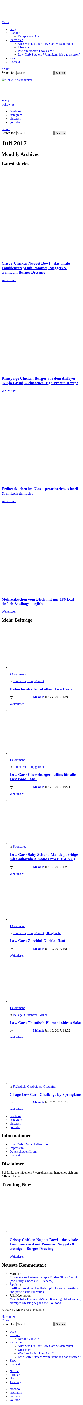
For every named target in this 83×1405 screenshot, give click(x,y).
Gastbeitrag (34, 1086)
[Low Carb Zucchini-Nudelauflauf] (45, 900)
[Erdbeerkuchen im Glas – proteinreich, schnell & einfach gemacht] (41, 439)
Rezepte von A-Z (29, 36)
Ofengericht (53, 933)
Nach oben (9, 1316)
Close (5, 1320)
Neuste (14, 1371)
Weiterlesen (9, 280)
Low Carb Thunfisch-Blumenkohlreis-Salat (45, 1023)
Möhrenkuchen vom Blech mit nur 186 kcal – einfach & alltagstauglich (39, 601)
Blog (13, 29)
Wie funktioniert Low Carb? (36, 51)
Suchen (60, 72)
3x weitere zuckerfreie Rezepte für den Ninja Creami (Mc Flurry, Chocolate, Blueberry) (43, 1279)
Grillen (43, 1015)
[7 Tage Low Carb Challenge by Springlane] (45, 1064)
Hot (12, 1378)
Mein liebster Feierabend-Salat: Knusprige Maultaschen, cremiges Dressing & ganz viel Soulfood (45, 1301)
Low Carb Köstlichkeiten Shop (29, 1144)
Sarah (13, 1284)
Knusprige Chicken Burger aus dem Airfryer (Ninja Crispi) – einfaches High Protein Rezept (40, 380)
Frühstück (19, 1086)
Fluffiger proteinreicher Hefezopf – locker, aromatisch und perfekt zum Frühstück (44, 1290)
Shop (13, 58)
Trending (15, 1382)
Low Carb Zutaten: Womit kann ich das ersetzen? (49, 54)
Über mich (24, 47)
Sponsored (19, 846)
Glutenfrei (19, 681)
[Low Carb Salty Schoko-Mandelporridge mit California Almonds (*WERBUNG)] (45, 824)
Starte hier (16, 40)
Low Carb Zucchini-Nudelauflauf (37, 941)
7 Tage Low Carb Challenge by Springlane (45, 1094)
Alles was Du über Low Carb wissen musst (45, 43)
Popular (15, 1374)
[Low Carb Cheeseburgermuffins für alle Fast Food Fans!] (45, 734)
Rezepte (15, 32)
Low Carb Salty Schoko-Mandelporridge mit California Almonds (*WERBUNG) (44, 856)
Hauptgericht (35, 681)
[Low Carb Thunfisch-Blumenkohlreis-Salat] (45, 982)
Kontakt (15, 62)
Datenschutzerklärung (23, 1151)
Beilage (18, 1015)
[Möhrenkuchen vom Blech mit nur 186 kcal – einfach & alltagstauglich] (41, 549)
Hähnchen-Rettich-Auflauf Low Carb (41, 689)
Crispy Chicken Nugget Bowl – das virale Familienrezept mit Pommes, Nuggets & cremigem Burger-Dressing (36, 267)
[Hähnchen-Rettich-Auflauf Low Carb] (45, 648)
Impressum (17, 1148)
